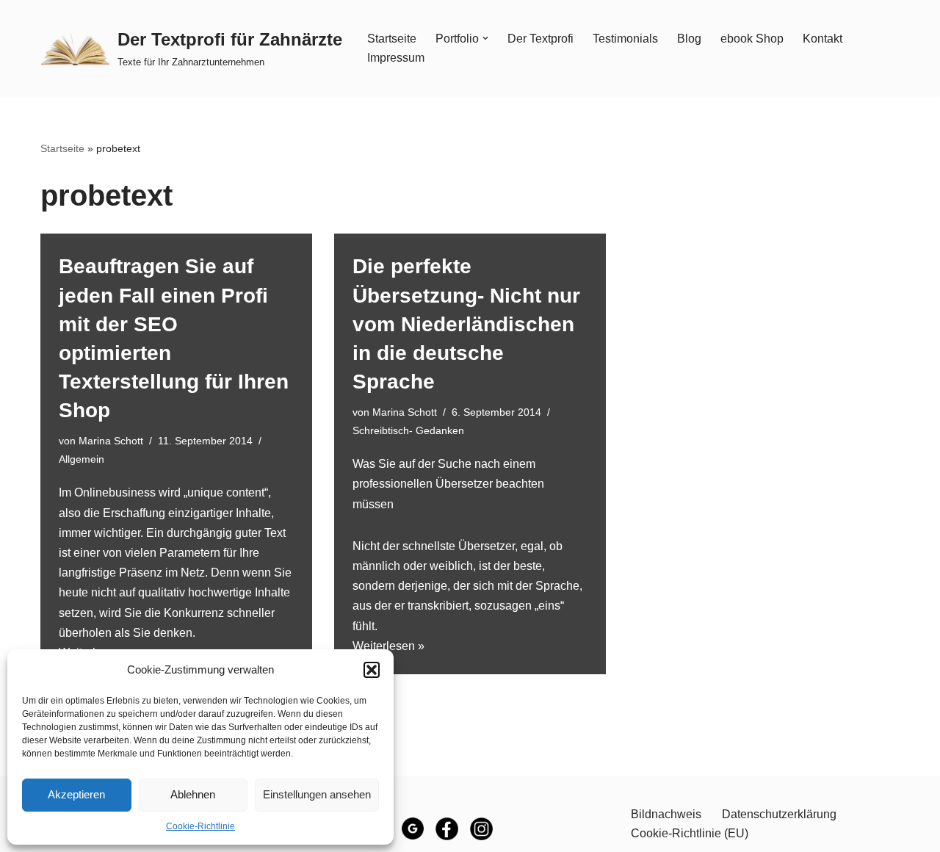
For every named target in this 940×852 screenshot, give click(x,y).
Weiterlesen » (388, 646)
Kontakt (822, 38)
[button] (371, 670)
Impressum (395, 57)
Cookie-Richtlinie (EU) (689, 833)
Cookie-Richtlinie (200, 826)
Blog (689, 38)
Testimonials (625, 38)
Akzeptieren (76, 794)
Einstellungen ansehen (317, 794)
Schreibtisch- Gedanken (408, 430)
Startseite (391, 38)
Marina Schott (111, 441)
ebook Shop (752, 38)
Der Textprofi (540, 38)
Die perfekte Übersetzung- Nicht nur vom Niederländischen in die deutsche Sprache (466, 324)
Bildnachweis (666, 814)
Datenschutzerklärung (779, 814)
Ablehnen (192, 794)
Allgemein (81, 459)
